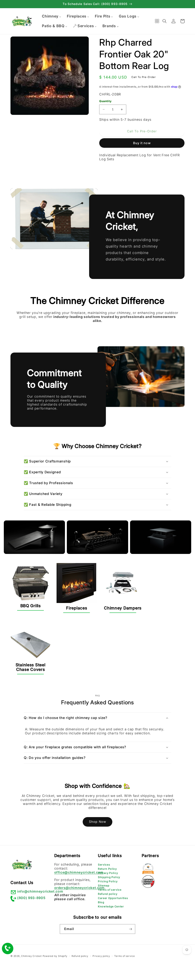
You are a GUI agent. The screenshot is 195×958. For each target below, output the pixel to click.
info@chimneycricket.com (40, 891)
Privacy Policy (108, 873)
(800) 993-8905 (31, 898)
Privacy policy (101, 956)
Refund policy (107, 893)
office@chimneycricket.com (79, 872)
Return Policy (107, 868)
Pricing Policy (107, 881)
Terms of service (109, 889)
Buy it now (142, 143)
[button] (164, 21)
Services (104, 864)
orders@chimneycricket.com (79, 888)
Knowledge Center (111, 906)
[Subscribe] (130, 929)
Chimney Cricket (31, 956)
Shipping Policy (109, 877)
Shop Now (97, 822)
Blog (101, 902)
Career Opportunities (113, 898)
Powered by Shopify (55, 956)
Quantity (105, 101)
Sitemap (103, 885)
